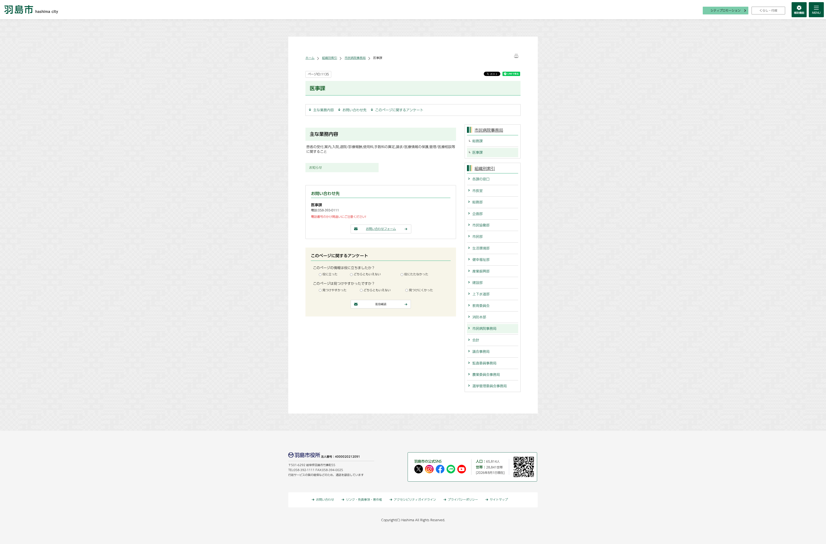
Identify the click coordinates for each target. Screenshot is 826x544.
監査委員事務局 (484, 363)
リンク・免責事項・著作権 (364, 499)
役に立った (329, 274)
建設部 (477, 282)
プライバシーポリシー (463, 499)
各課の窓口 (481, 179)
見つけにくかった (421, 290)
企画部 (477, 213)
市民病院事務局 (355, 57)
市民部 (477, 236)
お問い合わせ (325, 499)
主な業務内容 (323, 110)
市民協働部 (481, 225)
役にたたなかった (416, 274)
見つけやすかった (334, 290)
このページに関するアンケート (399, 110)
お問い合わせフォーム (381, 228)
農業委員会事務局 (486, 374)
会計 (475, 340)
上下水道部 (481, 294)
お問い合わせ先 (354, 110)
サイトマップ (499, 499)
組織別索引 (329, 57)
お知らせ (315, 167)
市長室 (477, 190)
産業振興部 (481, 271)
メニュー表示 (816, 9)
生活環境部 (481, 248)
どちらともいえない (367, 274)
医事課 (477, 152)
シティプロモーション (725, 10)
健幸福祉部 (481, 259)
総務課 (477, 141)
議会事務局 (481, 351)
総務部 (477, 202)
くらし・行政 (768, 10)
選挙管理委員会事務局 (489, 386)
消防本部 (479, 317)
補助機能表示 (799, 9)
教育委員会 (481, 305)
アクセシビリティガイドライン (415, 499)
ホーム (309, 57)
